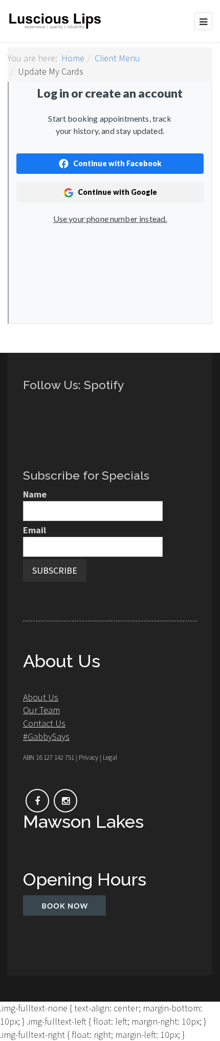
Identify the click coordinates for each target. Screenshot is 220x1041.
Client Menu (117, 58)
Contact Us (44, 723)
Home (72, 58)
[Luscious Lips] (55, 21)
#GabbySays (46, 736)
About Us (40, 697)
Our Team (41, 710)
